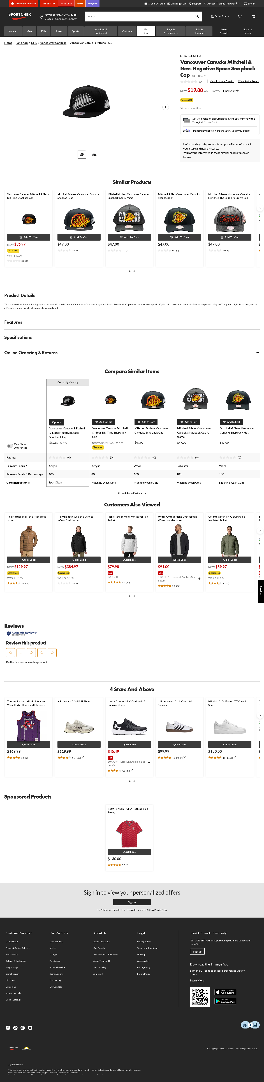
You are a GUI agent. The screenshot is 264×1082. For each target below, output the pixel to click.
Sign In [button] (251, 3)
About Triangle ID (101, 961)
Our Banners (56, 986)
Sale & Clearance (199, 31)
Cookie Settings (13, 999)
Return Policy (143, 973)
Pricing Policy (143, 967)
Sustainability (99, 967)
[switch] (12, 446)
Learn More (197, 980)
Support (196, 3)
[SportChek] (66, 3)
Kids (43, 31)
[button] (197, 16)
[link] (192, 82)
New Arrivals (224, 31)
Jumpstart (98, 973)
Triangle (53, 954)
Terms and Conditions (148, 948)
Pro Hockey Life (57, 967)
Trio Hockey (55, 980)
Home (8, 42)
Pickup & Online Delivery (18, 948)
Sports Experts (57, 973)
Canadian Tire (56, 941)
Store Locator (12, 973)
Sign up (197, 951)
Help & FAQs (12, 967)
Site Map (141, 954)
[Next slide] (260, 208)
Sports (75, 31)
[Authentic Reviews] (21, 633)
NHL (34, 42)
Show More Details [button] (130, 493)
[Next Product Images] (165, 107)
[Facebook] (8, 1028)
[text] (28, 261)
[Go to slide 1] (82, 154)
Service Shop (12, 954)
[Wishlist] (240, 17)
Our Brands (99, 948)
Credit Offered (156, 3)
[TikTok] (15, 1028)
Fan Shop (146, 31)
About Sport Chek (101, 941)
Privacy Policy (143, 941)
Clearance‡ (186, 100)
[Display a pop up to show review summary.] (83, 758)
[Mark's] (80, 3)
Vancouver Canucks (53, 42)
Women (13, 31)
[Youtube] (30, 1028)
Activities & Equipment (100, 31)
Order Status (222, 16)
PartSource (55, 961)
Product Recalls (13, 993)
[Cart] (253, 17)
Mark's (53, 948)
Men (29, 31)
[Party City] (92, 3)
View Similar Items (248, 81)
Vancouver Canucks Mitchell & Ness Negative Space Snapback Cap (217, 68)
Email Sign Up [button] (178, 3)
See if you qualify (240, 130)
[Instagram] (22, 1028)
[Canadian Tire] (49, 3)
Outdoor (127, 31)
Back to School (248, 31)
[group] (25, 250)
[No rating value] (189, 82)
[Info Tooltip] (237, 91)
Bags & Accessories (171, 31)
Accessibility (143, 961)
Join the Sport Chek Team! (106, 954)
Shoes (58, 31)
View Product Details (222, 81)
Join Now (161, 909)
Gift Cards (10, 980)
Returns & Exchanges (16, 961)
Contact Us (11, 986)
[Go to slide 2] (94, 154)
